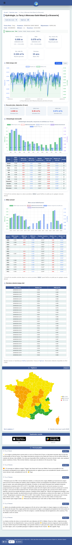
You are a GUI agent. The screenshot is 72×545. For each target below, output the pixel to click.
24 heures (58, 63)
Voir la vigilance (8, 429)
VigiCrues (41, 360)
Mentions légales (62, 539)
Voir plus (65, 451)
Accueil (6, 12)
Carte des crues (13, 12)
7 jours (65, 63)
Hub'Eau (24, 360)
